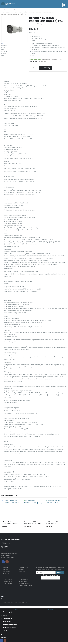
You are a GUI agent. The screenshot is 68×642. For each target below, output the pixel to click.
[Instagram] (5, 640)
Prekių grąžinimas (7, 583)
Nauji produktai (7, 618)
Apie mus (5, 567)
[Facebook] (1, 640)
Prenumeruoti (60, 572)
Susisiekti (5, 569)
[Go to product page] (12, 510)
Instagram (7, 561)
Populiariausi (7, 621)
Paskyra (3, 637)
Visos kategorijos (8, 612)
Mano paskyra (6, 571)
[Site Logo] (10, 4)
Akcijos (5, 615)
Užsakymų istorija (23, 567)
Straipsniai (6, 573)
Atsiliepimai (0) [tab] (36, 76)
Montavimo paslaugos (24, 583)
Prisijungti (21, 569)
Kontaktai (4, 631)
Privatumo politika (7, 579)
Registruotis (22, 571)
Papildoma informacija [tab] (20, 76)
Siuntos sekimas (23, 581)
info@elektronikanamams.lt (9, 548)
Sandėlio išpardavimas (10, 624)
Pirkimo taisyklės (7, 581)
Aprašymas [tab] (5, 76)
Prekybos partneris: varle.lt (25, 585)
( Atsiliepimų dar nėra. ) (44, 24)
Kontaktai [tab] (50, 609)
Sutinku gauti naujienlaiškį (51, 575)
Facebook (3, 561)
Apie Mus (3, 634)
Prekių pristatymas (23, 579)
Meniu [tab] (16, 609)
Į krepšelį (47, 68)
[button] (3, 3)
